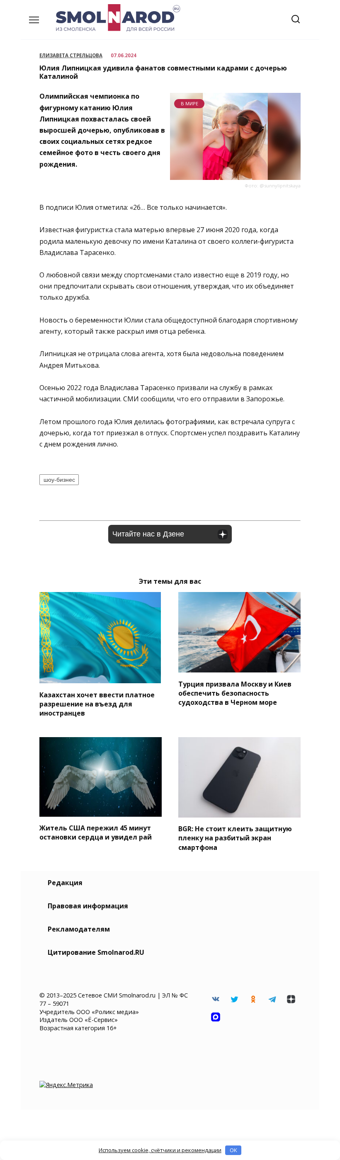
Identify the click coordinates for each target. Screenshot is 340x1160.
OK (233, 1150)
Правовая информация (88, 905)
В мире (189, 103)
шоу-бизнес (59, 479)
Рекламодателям (79, 929)
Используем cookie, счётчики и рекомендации (160, 1150)
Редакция (65, 882)
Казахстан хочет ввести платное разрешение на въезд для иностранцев (97, 704)
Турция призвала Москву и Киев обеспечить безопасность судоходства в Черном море (234, 693)
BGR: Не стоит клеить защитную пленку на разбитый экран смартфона (235, 838)
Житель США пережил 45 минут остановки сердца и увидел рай (95, 832)
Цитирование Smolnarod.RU (96, 952)
